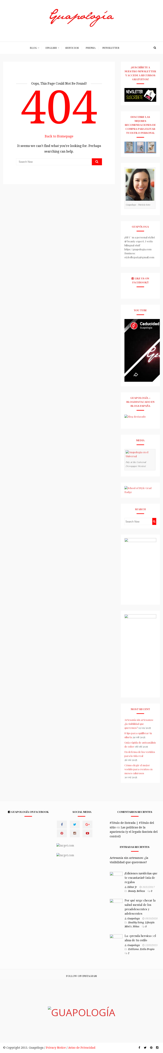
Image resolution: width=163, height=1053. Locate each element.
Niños (136, 926)
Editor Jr (132, 887)
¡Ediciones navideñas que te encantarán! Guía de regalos (141, 877)
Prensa (90, 47)
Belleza (141, 891)
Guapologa (133, 918)
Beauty (132, 891)
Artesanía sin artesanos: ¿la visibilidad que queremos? (138, 723)
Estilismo (133, 949)
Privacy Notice (56, 1047)
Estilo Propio (147, 949)
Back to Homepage (59, 136)
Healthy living (136, 922)
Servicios (72, 47)
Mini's (128, 926)
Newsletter (110, 47)
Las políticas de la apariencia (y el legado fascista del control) (134, 832)
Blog (33, 47)
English (51, 47)
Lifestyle (149, 922)
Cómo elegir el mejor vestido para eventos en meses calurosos (138, 769)
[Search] (155, 48)
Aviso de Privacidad (81, 1047)
